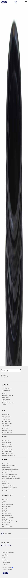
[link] (4, 554)
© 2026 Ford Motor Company (8, 552)
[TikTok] (1, 546)
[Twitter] (4, 545)
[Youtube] (6, 545)
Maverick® (4, 377)
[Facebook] (1, 545)
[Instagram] (8, 545)
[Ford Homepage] (5, 574)
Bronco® (4, 375)
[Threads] (10, 545)
